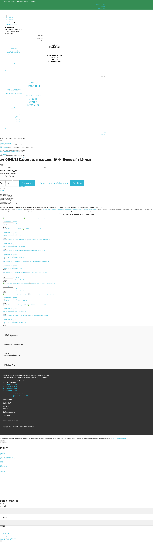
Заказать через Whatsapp (53, 183)
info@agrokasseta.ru (11, 24)
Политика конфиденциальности (119, 438)
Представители (14, 64)
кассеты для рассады (47, 209)
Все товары (2, 487)
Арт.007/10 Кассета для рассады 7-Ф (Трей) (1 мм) (13, 257)
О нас (14, 63)
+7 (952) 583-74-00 (8, 20)
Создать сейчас (12, 538)
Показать (3, 526)
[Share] (2, 442)
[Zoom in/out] (5, 442)
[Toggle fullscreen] (4, 442)
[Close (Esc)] (0, 442)
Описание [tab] (2, 190)
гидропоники (69, 209)
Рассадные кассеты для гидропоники (14, 54)
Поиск (2, 498)
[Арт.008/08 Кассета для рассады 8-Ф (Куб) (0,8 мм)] (54, 261)
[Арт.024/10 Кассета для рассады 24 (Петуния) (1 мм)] (54, 315)
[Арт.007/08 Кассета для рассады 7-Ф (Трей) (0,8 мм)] (54, 239)
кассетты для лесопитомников (59, 209)
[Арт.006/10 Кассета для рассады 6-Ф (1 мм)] (54, 229)
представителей (18, 209)
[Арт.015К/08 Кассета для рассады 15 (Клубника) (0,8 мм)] (54, 283)
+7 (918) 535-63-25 (10, 390)
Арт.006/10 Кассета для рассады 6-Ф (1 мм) (12, 235)
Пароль (3, 517)
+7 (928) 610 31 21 (8, 18)
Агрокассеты (14, 48)
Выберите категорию (4, 486)
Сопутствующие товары (14, 51)
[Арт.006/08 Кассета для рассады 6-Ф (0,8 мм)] (54, 218)
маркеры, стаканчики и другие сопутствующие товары (85, 209)
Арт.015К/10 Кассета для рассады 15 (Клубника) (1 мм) (15, 300)
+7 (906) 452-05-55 (10, 388)
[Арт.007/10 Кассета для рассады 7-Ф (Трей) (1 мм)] (54, 250)
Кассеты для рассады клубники (14, 50)
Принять (3, 440)
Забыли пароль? (3, 536)
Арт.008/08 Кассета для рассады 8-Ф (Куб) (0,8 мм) (13, 268)
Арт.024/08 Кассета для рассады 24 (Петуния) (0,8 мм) (14, 311)
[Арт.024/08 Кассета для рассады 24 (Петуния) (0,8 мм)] (54, 305)
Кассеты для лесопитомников (13, 52)
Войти (5, 533)
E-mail (3, 506)
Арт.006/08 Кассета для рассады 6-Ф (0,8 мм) (12, 224)
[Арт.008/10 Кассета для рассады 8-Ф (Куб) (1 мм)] (54, 272)
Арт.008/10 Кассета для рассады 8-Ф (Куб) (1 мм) (13, 279)
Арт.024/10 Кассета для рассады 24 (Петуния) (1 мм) (14, 322)
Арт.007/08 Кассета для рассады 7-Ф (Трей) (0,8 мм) (14, 246)
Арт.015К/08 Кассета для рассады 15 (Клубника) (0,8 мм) (15, 290)
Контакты (14, 66)
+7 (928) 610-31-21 (10, 384)
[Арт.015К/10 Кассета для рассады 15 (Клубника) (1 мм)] (54, 294)
